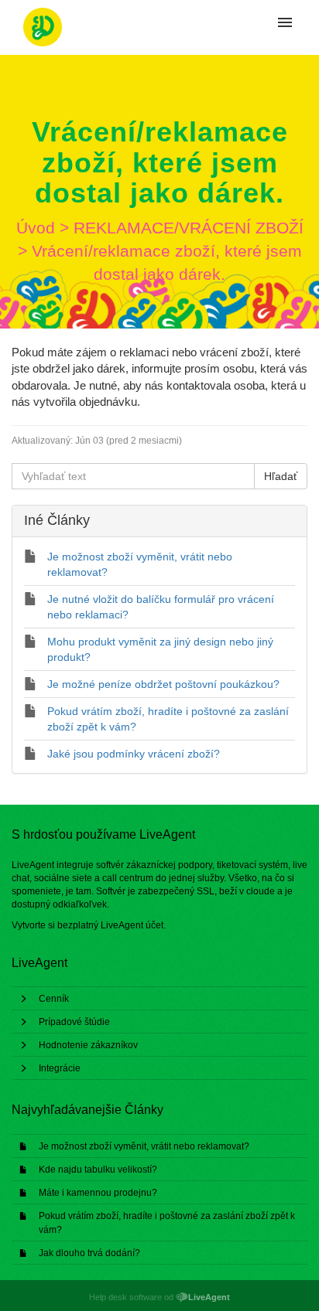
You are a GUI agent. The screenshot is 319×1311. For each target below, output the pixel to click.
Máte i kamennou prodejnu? (98, 1192)
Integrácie (60, 1068)
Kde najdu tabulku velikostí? (98, 1169)
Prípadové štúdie (74, 1021)
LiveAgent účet (132, 925)
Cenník (54, 998)
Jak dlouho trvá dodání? (89, 1253)
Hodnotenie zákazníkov (88, 1045)
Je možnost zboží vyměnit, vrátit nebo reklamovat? (144, 1146)
